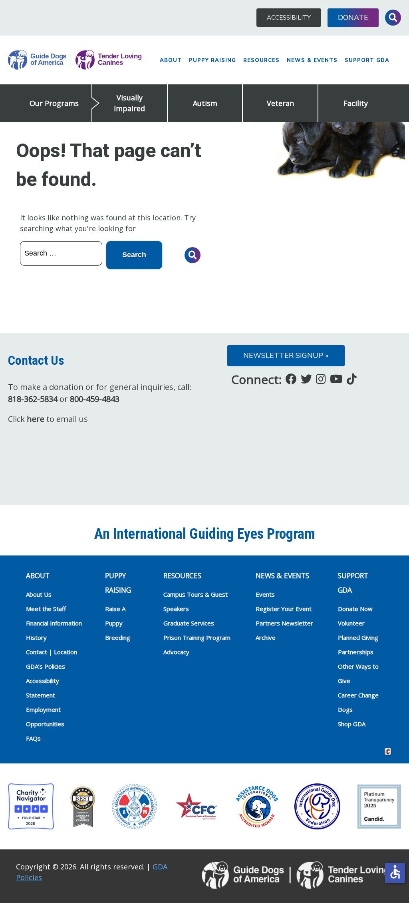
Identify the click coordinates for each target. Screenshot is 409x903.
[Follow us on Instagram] (321, 378)
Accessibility (289, 18)
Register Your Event (284, 609)
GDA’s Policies (45, 666)
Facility (355, 103)
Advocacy (176, 652)
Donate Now (355, 609)
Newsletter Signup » (286, 355)
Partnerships (355, 652)
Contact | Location (51, 652)
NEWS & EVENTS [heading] (282, 575)
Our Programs (54, 103)
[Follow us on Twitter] (306, 378)
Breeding (117, 637)
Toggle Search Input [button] (393, 18)
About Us (39, 594)
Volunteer (351, 623)
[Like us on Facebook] (291, 378)
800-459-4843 (94, 399)
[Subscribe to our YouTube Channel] (336, 378)
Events (265, 594)
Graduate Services (188, 623)
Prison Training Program (196, 637)
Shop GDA (351, 724)
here (35, 419)
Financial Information (54, 623)
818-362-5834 (33, 399)
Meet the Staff (46, 609)
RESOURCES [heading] (182, 575)
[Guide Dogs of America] (75, 60)
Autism (205, 103)
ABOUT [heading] (38, 575)
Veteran (280, 103)
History (36, 637)
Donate (353, 17)
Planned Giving (358, 637)
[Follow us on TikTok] (352, 378)
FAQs (33, 738)
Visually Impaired (129, 103)
